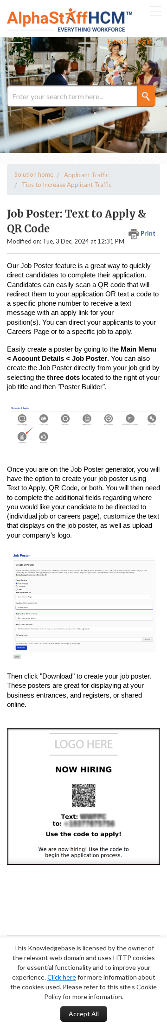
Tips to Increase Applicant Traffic (66, 184)
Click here (61, 977)
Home (117, 41)
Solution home (33, 174)
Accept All (84, 1014)
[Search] (146, 96)
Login (143, 41)
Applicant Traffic (86, 175)
